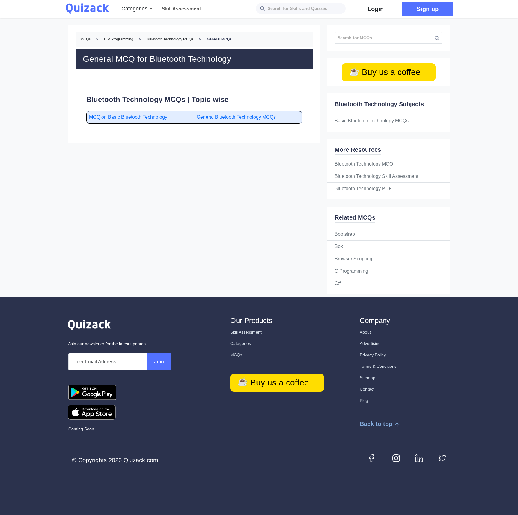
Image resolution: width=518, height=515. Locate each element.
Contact (367, 389)
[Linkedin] (419, 457)
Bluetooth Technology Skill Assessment (376, 176)
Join (159, 361)
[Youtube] (396, 457)
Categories (240, 343)
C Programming (351, 271)
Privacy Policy (373, 354)
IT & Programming (118, 39)
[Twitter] (442, 457)
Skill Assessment (246, 332)
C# (338, 283)
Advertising (370, 343)
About (365, 332)
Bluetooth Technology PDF (363, 188)
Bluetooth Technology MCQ (364, 163)
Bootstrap (345, 234)
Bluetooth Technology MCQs (170, 39)
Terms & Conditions (378, 366)
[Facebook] (373, 457)
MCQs (85, 39)
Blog (364, 400)
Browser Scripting (353, 258)
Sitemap (367, 377)
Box (339, 246)
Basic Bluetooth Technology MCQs (372, 120)
